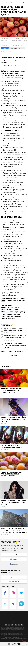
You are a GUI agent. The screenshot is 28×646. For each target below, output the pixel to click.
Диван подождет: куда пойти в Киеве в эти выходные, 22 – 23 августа (13, 502)
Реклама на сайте (14, 617)
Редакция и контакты (14, 614)
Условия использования (14, 612)
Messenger (15, 564)
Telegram (15, 559)
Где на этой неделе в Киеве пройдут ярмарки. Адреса (12, 446)
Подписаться (15, 581)
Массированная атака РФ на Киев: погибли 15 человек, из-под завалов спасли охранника (14, 530)
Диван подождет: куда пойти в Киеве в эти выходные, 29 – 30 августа (15, 337)
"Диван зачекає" (7, 312)
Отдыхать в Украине (16, 2)
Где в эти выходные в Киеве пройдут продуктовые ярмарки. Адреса (15, 345)
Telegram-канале (12, 73)
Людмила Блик (7, 51)
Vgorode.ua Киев (7, 307)
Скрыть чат (14, 356)
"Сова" (3, 316)
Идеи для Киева (5, 2)
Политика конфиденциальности (14, 621)
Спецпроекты (14, 619)
